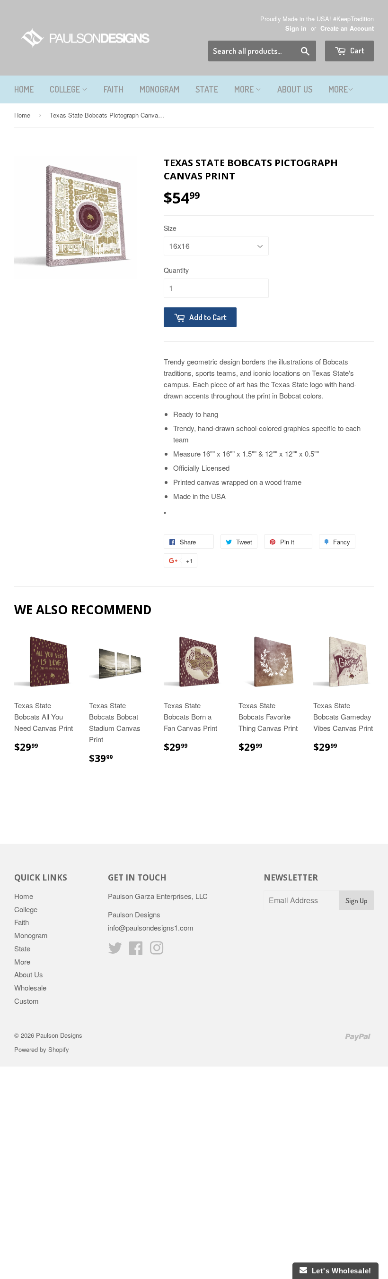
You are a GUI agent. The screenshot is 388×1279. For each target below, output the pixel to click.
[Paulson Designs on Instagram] (157, 951)
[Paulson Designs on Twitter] (115, 951)
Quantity (176, 270)
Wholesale (30, 987)
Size (170, 228)
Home (24, 89)
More (245, 89)
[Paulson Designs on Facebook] (136, 951)
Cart (356, 50)
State (206, 89)
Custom (26, 1001)
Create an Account (347, 28)
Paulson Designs (59, 1035)
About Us (294, 89)
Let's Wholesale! (339, 1271)
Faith (113, 89)
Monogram (159, 89)
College (66, 89)
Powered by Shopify (41, 1049)
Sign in (296, 28)
